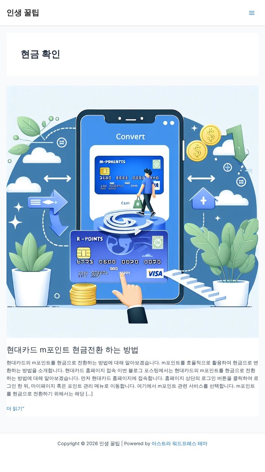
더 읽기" (15, 409)
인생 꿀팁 (22, 12)
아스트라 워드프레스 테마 (179, 443)
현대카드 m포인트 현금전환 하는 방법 (72, 349)
